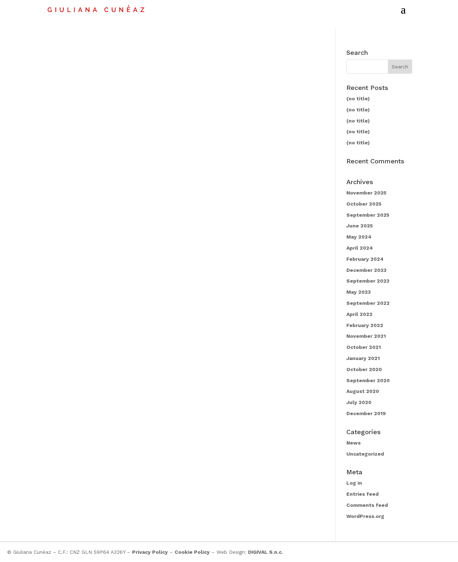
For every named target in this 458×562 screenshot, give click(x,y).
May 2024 (358, 237)
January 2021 (363, 358)
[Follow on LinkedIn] (445, 552)
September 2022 (368, 303)
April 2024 (359, 248)
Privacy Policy (150, 552)
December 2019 (366, 413)
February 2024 (365, 259)
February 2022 (364, 325)
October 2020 (364, 369)
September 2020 (368, 380)
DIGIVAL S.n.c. (265, 552)
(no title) (358, 98)
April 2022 (359, 314)
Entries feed (362, 494)
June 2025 (359, 226)
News (353, 443)
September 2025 (367, 215)
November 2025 (366, 193)
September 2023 (367, 281)
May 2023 (358, 292)
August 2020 (362, 391)
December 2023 (366, 270)
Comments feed (367, 505)
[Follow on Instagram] (431, 552)
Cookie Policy (192, 552)
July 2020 (358, 402)
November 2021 (366, 336)
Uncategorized (365, 454)
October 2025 (363, 204)
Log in (354, 483)
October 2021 (363, 347)
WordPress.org (365, 516)
